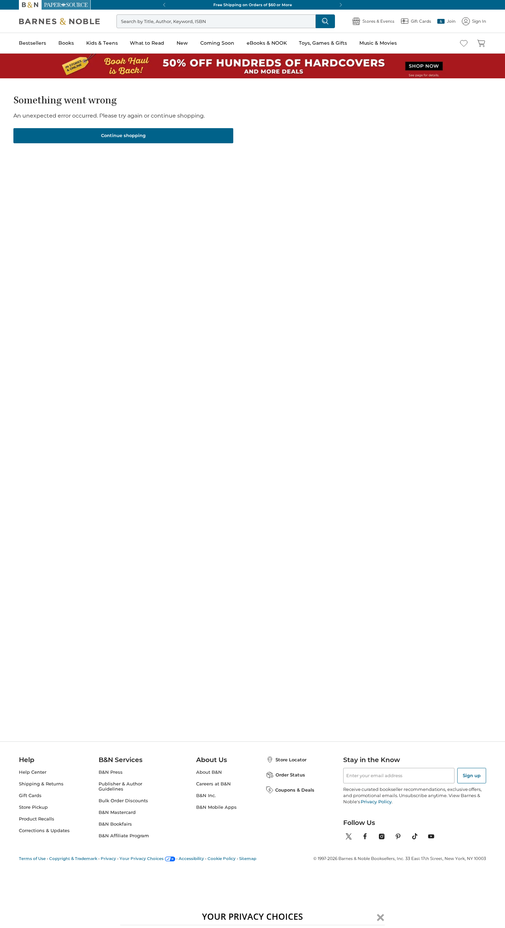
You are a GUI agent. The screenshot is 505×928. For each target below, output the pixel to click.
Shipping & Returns (41, 783)
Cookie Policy (221, 858)
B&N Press (111, 772)
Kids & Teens (102, 43)
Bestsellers (32, 43)
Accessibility (191, 858)
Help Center (32, 772)
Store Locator (291, 759)
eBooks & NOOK (267, 43)
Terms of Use (32, 858)
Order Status (290, 775)
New (182, 43)
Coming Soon (217, 43)
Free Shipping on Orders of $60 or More (252, 4)
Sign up (472, 775)
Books (66, 43)
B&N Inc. (206, 795)
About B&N (209, 772)
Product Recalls (36, 818)
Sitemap (247, 858)
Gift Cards (30, 795)
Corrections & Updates (44, 830)
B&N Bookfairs (115, 824)
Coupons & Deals (294, 790)
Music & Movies (378, 43)
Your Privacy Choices (142, 858)
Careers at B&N (213, 783)
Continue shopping (123, 135)
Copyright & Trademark (73, 858)
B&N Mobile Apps (216, 807)
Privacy (108, 858)
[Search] (325, 21)
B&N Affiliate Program (124, 835)
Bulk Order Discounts (123, 800)
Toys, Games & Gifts (323, 43)
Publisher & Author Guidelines (120, 786)
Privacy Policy (376, 801)
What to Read (147, 43)
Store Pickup (33, 807)
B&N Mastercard (117, 812)
